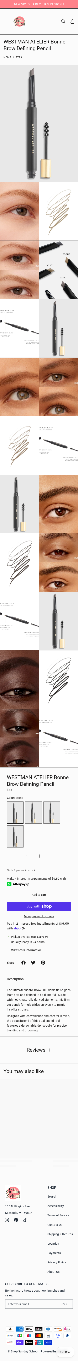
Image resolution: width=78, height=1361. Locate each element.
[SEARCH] (63, 21)
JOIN (64, 1304)
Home (7, 57)
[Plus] (39, 856)
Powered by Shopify (54, 1351)
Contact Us (54, 1224)
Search (52, 1196)
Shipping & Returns (60, 1234)
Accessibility (55, 1206)
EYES (19, 57)
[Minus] (14, 856)
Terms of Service (58, 1215)
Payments (54, 1253)
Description (15, 979)
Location (53, 1243)
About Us (53, 1271)
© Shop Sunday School (23, 1351)
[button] (7, 22)
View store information (26, 950)
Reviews (36, 1050)
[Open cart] (72, 21)
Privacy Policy (56, 1262)
